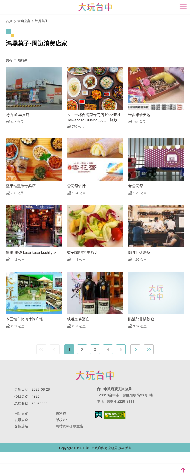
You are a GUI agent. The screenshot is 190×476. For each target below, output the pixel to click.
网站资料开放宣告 (69, 425)
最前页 (41, 349)
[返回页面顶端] (183, 470)
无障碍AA (115, 415)
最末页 (149, 349)
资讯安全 (21, 419)
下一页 (135, 349)
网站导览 (21, 413)
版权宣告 (63, 419)
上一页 (55, 349)
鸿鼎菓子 (41, 20)
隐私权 (61, 413)
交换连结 (21, 425)
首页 (9, 20)
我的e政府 (98, 415)
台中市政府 (95, 375)
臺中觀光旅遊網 (95, 7)
